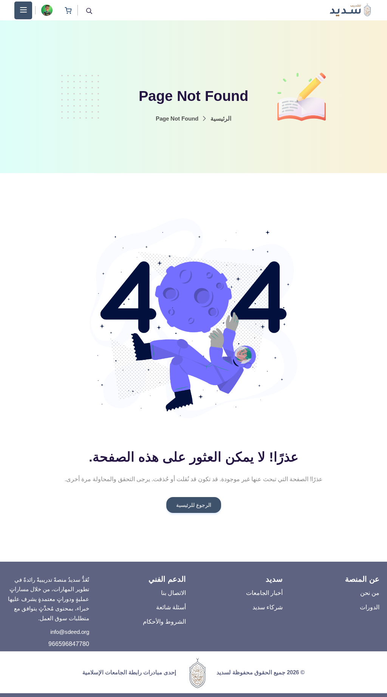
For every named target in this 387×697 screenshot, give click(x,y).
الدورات (369, 607)
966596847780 (68, 644)
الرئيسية (221, 118)
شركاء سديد (267, 607)
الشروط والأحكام (164, 621)
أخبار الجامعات (264, 593)
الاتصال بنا (173, 593)
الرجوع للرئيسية (193, 505)
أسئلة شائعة (171, 607)
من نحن (369, 593)
